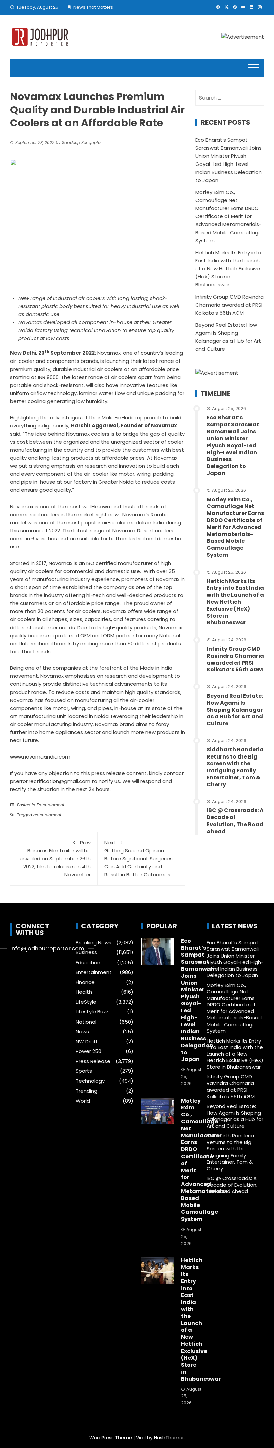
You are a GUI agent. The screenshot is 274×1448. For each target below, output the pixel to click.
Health (84, 992)
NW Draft (87, 1041)
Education (88, 962)
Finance (85, 982)
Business (86, 952)
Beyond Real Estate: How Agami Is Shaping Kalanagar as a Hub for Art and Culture (235, 709)
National (86, 1021)
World (83, 1101)
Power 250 (88, 1051)
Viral (141, 1437)
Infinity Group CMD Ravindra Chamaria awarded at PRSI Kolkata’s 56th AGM (229, 304)
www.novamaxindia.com (40, 756)
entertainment (47, 815)
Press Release (93, 1061)
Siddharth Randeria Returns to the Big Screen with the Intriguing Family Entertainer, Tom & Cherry (235, 767)
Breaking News (93, 942)
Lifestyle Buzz (92, 1011)
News (82, 1031)
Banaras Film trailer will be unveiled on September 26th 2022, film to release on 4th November (55, 858)
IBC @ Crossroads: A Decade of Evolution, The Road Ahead (235, 820)
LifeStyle (86, 1002)
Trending (86, 1091)
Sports (84, 1071)
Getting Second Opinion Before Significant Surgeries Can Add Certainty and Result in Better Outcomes (138, 858)
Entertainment (50, 805)
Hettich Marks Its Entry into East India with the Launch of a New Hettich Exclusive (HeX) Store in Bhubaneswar (228, 268)
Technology (90, 1081)
